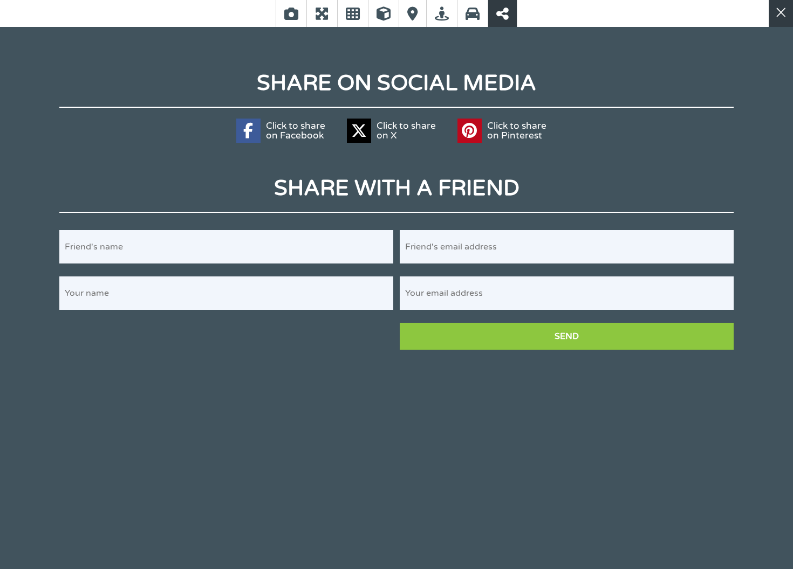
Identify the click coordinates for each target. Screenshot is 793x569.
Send (567, 336)
